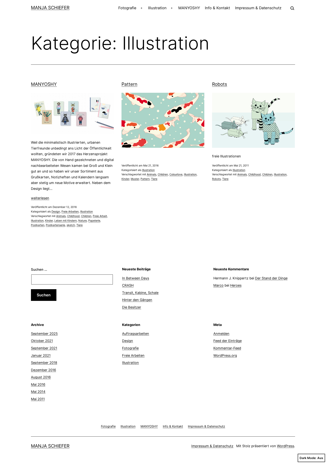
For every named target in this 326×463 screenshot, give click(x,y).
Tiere (79, 225)
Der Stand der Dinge (271, 278)
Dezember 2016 (43, 370)
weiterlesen (40, 198)
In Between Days (135, 278)
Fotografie (127, 8)
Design (56, 211)
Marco (218, 285)
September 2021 (44, 348)
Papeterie (94, 220)
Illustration (157, 8)
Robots (219, 84)
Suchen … (39, 269)
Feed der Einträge (227, 341)
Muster (135, 178)
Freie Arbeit (100, 216)
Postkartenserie (55, 225)
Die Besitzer (131, 307)
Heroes (235, 285)
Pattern (129, 84)
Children (86, 216)
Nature (82, 220)
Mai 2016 (38, 384)
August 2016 (41, 377)
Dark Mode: (308, 458)
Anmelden (221, 334)
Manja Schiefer (50, 7)
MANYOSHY (189, 8)
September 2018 (44, 363)
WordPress (285, 446)
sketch (71, 225)
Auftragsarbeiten (135, 334)
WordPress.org (225, 355)
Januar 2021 (41, 355)
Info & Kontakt (217, 8)
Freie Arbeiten (70, 211)
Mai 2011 (38, 399)
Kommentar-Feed (227, 348)
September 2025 (44, 334)
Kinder (49, 220)
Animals (61, 216)
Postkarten (37, 225)
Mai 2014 (38, 392)
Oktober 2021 (42, 341)
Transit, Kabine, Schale (140, 293)
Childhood (73, 216)
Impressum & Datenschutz (258, 8)
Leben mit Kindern (65, 220)
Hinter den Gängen (137, 300)
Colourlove (175, 174)
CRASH (128, 285)
